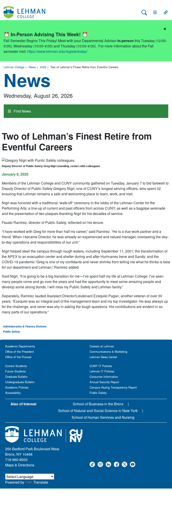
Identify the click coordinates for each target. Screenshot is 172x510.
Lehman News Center (103, 357)
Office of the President (19, 351)
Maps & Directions (19, 465)
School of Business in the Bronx (98, 403)
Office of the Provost (18, 357)
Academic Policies (16, 387)
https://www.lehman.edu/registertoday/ (57, 51)
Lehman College (14, 67)
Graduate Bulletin (16, 376)
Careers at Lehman (102, 346)
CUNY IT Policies (101, 366)
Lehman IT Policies (102, 371)
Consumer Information (104, 376)
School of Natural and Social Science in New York (98, 410)
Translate (40, 482)
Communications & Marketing (108, 351)
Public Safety (11, 331)
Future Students (15, 371)
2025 (43, 67)
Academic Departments (20, 346)
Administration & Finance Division (24, 326)
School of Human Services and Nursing (103, 417)
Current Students (16, 366)
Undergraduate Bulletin (19, 382)
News (32, 67)
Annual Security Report (104, 382)
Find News (22, 111)
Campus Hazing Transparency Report (113, 387)
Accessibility (13, 393)
